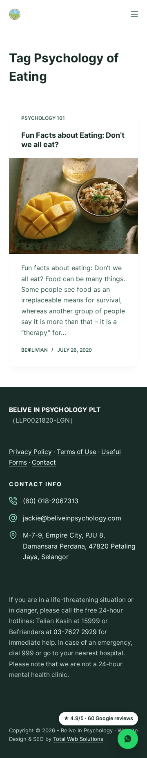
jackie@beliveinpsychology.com (72, 518)
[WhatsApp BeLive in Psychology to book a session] (128, 739)
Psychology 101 (43, 118)
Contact (44, 462)
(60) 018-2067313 (50, 501)
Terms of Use (76, 452)
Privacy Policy (30, 452)
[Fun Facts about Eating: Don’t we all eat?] (73, 206)
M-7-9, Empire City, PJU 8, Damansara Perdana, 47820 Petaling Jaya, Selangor (79, 546)
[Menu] (134, 14)
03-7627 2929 (75, 632)
